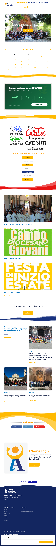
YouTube (40, 426)
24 (8, 67)
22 (41, 64)
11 (15, 62)
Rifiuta (36, 542)
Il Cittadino (27, 179)
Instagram (28, 426)
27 (28, 67)
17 (8, 64)
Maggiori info (32, 362)
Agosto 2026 (28, 49)
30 (47, 67)
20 (28, 64)
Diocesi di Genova (28, 172)
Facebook (17, 426)
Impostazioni (9, 542)
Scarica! (28, 157)
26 (21, 67)
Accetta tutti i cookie (47, 542)
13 (28, 62)
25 (15, 67)
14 (35, 62)
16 (47, 62)
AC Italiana (27, 164)
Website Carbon (32, 481)
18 (15, 64)
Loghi (34, 465)
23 (47, 64)
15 (41, 62)
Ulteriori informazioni (33, 537)
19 (21, 64)
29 (41, 67)
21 (35, 64)
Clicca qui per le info (28, 32)
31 (8, 69)
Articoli (28, 313)
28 (35, 67)
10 (8, 62)
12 (21, 62)
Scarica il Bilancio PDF (40, 104)
